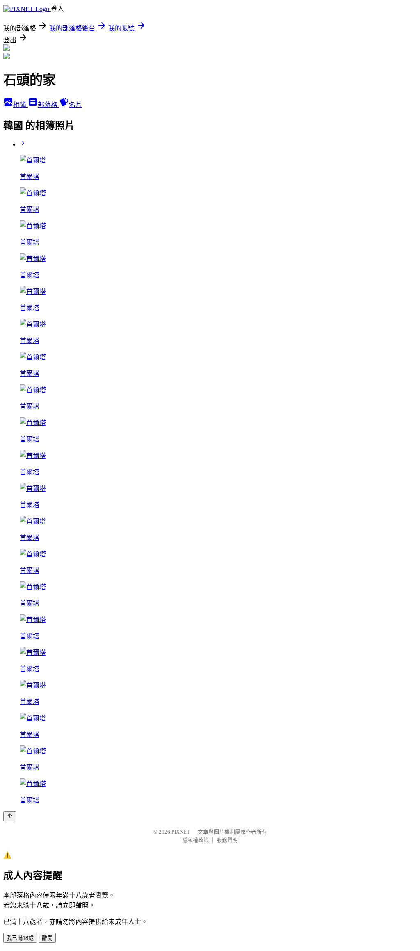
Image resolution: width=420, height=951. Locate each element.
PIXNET (180, 832)
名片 (75, 104)
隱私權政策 (195, 840)
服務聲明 (227, 840)
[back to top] (9, 816)
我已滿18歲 (20, 938)
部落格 (48, 104)
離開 (47, 938)
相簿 (20, 104)
